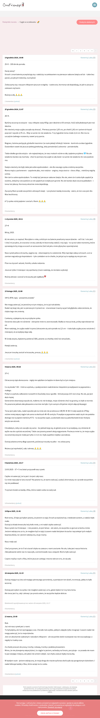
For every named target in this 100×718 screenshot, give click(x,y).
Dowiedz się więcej (55, 707)
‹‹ (73, 50)
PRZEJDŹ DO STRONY (50, 713)
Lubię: (90, 57)
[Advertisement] (50, 37)
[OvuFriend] (13, 6)
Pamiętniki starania (9, 22)
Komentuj (84, 57)
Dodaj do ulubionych (87, 22)
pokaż (17, 101)
